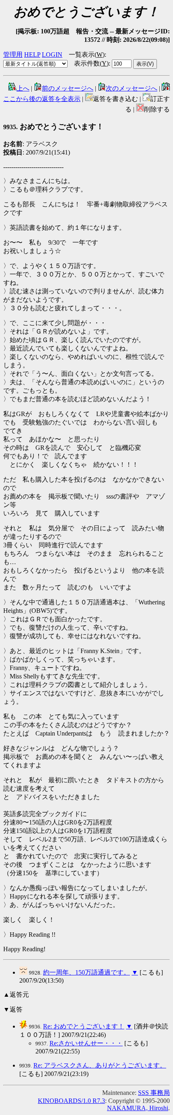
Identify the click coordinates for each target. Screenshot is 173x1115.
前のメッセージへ (67, 88)
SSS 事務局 (154, 1092)
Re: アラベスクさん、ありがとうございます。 (99, 1065)
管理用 (13, 54)
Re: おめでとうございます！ (83, 1026)
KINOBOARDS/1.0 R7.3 (71, 1100)
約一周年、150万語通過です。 (86, 972)
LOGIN (52, 54)
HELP (32, 54)
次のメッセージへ (131, 88)
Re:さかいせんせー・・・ (86, 1043)
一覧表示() (87, 54)
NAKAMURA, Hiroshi (137, 1108)
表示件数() (91, 63)
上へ (22, 88)
